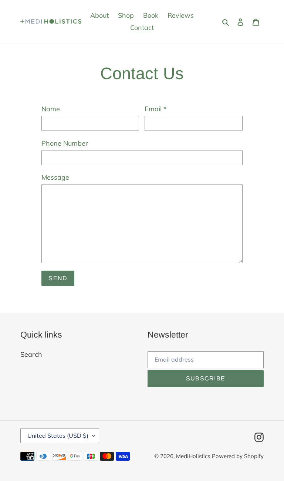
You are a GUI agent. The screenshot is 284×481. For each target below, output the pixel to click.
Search (31, 354)
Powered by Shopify (238, 456)
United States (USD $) (57, 435)
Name (50, 109)
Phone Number (64, 143)
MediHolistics (193, 456)
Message (55, 177)
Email (155, 109)
